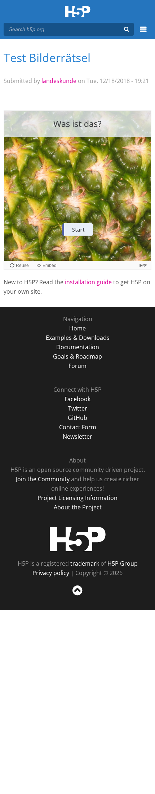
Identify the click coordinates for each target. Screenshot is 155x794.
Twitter (77, 408)
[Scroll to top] (77, 595)
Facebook (77, 399)
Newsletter (77, 436)
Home (77, 328)
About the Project (78, 507)
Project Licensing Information (77, 498)
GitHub (77, 418)
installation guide (88, 282)
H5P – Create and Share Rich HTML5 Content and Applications (78, 12)
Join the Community (43, 479)
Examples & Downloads (78, 338)
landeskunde (58, 81)
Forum (77, 366)
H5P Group (122, 563)
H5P (78, 539)
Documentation (77, 347)
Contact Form (77, 427)
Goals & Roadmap (77, 356)
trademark (84, 563)
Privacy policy (50, 573)
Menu (143, 33)
